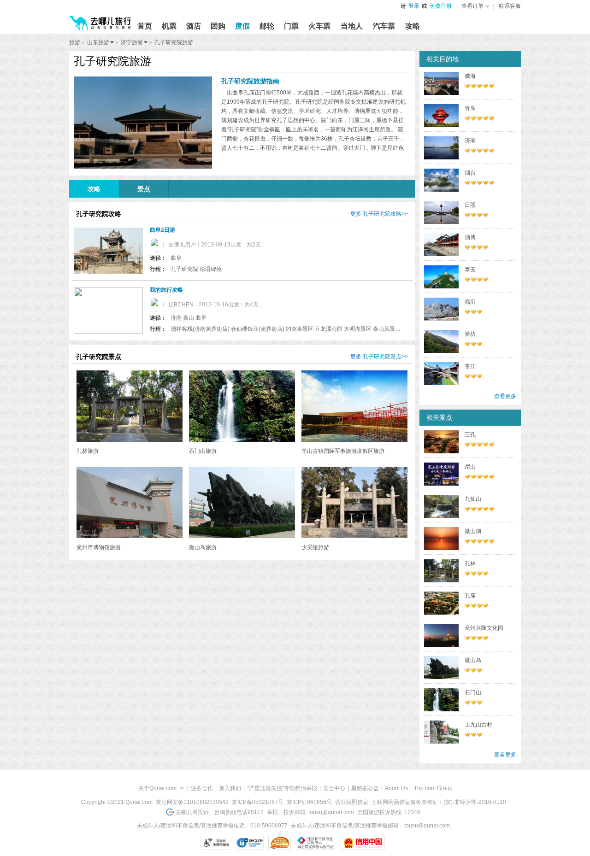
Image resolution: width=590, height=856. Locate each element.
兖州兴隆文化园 (484, 628)
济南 (470, 140)
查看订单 (472, 6)
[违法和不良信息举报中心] (315, 843)
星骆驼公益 (365, 788)
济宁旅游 (132, 42)
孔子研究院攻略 (382, 214)
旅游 (74, 42)
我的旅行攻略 (166, 290)
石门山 (473, 692)
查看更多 (505, 396)
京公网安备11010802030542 (192, 802)
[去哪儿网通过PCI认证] (279, 843)
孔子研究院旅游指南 (250, 81)
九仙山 (473, 499)
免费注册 (441, 6)
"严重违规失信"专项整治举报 (282, 788)
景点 (143, 189)
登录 (413, 6)
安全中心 (334, 788)
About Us (396, 788)
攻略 (94, 189)
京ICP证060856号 (309, 802)
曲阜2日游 (162, 230)
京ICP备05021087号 (257, 802)
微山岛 (473, 660)
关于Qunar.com (157, 788)
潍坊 (470, 334)
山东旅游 (98, 42)
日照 (470, 205)
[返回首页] (100, 19)
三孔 (470, 434)
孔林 (470, 563)
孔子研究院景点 (382, 356)
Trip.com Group (433, 788)
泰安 (470, 269)
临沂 (470, 302)
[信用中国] (362, 843)
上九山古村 (478, 724)
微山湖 (473, 531)
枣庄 (470, 366)
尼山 (470, 466)
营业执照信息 (351, 802)
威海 (470, 76)
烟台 (470, 173)
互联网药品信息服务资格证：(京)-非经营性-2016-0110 (439, 802)
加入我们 (230, 788)
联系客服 (510, 6)
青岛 (470, 108)
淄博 (470, 237)
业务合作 (202, 788)
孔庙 (470, 595)
